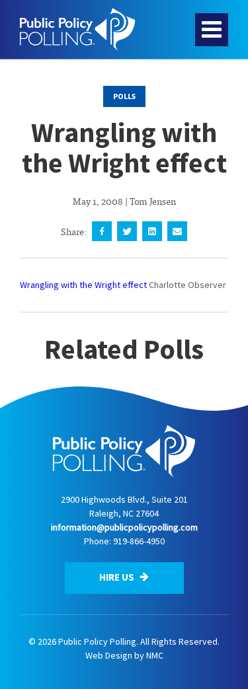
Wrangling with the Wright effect (83, 285)
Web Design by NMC (124, 655)
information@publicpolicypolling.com (124, 527)
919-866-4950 (139, 541)
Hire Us (117, 577)
